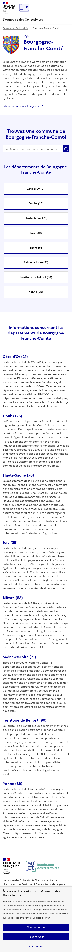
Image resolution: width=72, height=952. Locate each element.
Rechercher (66, 148)
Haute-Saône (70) (36, 218)
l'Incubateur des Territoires (18, 884)
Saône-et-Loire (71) (36, 262)
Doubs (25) (36, 203)
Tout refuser (36, 937)
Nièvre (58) (36, 248)
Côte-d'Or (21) (36, 189)
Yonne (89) (36, 292)
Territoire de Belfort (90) (36, 277)
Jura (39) (36, 233)
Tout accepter (36, 927)
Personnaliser (36, 946)
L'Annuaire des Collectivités (18, 880)
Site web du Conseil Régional (21, 106)
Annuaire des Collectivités (15, 28)
